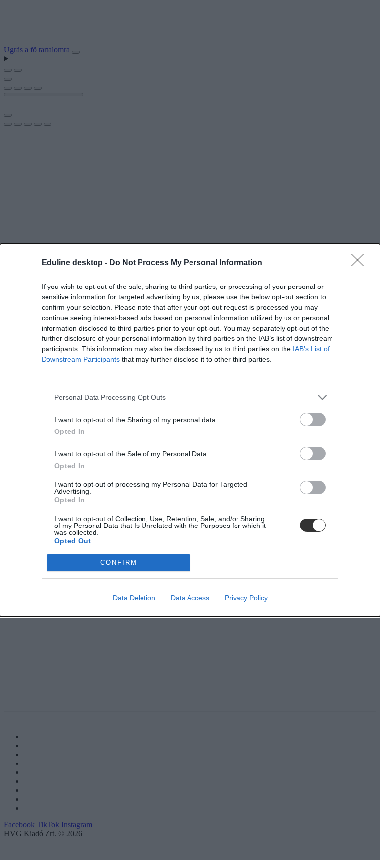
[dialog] (190, 430)
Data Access (190, 598)
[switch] (313, 419)
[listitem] (190, 397)
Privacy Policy (246, 598)
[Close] (360, 263)
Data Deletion (134, 598)
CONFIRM (118, 562)
